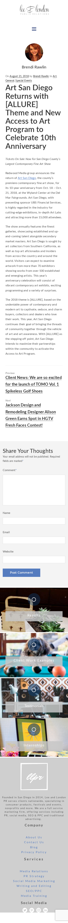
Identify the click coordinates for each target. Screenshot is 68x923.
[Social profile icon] (45, 910)
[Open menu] (34, 29)
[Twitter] (24, 910)
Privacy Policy (34, 852)
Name (6, 513)
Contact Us (34, 842)
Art (54, 76)
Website (8, 551)
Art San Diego (27, 178)
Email (6, 532)
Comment (10, 470)
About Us (34, 837)
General (9, 80)
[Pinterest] (31, 910)
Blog (34, 847)
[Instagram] (38, 910)
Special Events (23, 80)
